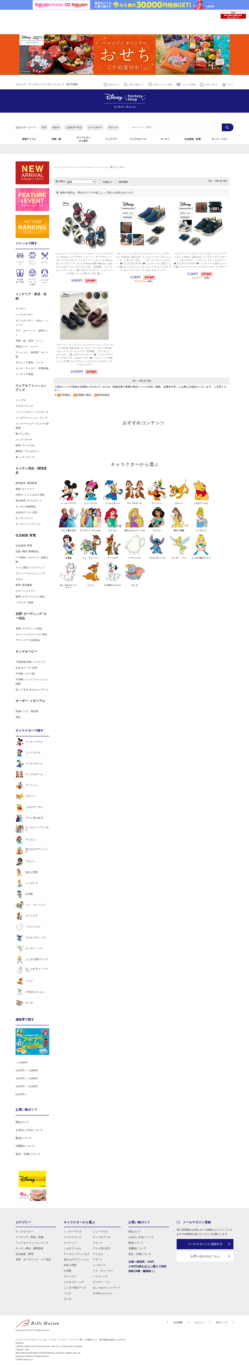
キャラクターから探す (84, 139)
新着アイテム (29, 139)
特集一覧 (56, 139)
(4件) (149, 281)
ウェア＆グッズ (138, 139)
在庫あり (107, 182)
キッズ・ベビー (220, 139)
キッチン (165, 139)
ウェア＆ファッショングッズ (95, 167)
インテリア (111, 139)
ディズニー (75, 167)
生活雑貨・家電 (192, 139)
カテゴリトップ (61, 167)
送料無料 (123, 182)
